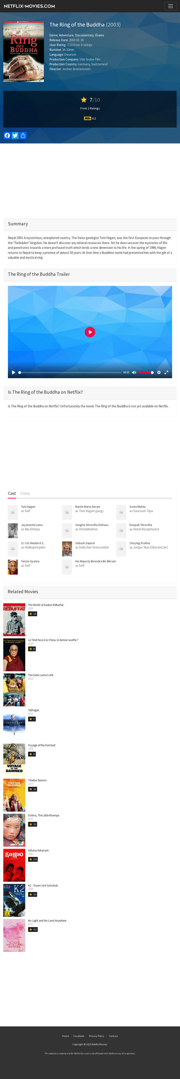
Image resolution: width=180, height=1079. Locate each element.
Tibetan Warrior (37, 780)
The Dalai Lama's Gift (40, 675)
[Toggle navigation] (170, 6)
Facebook (79, 1036)
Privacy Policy (96, 1036)
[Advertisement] (90, 180)
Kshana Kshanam (38, 850)
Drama (99, 35)
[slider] (69, 372)
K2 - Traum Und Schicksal (43, 885)
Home (65, 1036)
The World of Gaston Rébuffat (45, 605)
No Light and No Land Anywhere (47, 920)
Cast (12, 493)
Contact (113, 1036)
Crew (25, 493)
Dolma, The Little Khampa (43, 815)
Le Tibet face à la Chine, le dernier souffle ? (53, 640)
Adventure (66, 35)
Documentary (84, 35)
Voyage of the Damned (41, 745)
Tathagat (33, 710)
